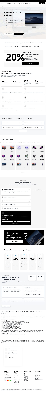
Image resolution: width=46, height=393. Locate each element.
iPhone (25, 372)
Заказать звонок (15, 241)
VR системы (26, 378)
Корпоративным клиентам (39, 379)
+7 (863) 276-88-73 (5, 219)
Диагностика (37, 377)
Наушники (26, 380)
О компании (36, 372)
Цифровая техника (4, 6)
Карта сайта (16, 384)
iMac (25, 375)
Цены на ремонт (9, 3)
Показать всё (23, 172)
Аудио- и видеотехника (12, 6)
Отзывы (22, 3)
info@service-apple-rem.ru (18, 373)
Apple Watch (26, 376)
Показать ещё (23, 131)
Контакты (26, 3)
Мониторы (26, 377)
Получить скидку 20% (30, 63)
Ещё (29, 3)
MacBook (25, 373)
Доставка (18, 3)
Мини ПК (25, 379)
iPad (25, 374)
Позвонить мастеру (16, 221)
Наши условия (6, 376)
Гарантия (14, 3)
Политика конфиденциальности (7, 375)
